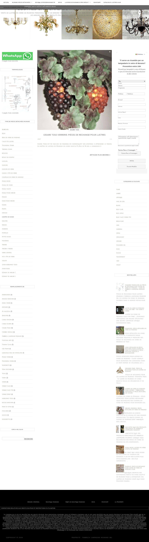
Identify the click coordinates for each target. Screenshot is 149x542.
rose (118, 249)
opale (118, 233)
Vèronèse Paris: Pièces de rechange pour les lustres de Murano (135, 370)
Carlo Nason (7, 319)
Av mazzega (6, 311)
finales (4, 197)
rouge (118, 253)
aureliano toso (7, 398)
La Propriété (119, 502)
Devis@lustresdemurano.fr (45, 2)
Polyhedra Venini (8, 145)
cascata (5, 161)
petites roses (6, 237)
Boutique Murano (52, 502)
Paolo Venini (6, 357)
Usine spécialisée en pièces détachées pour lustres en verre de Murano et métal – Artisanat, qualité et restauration (134, 350)
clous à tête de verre (9, 173)
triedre (4, 244)
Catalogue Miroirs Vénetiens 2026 (16, 7)
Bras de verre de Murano (11, 137)
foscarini (5, 411)
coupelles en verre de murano (12, 177)
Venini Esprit (6, 394)
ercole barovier (7, 402)
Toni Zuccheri (7, 369)
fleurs (4, 205)
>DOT (39, 139)
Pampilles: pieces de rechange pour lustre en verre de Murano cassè (135, 468)
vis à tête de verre (8, 256)
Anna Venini (6, 303)
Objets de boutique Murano (75, 502)
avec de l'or (120, 201)
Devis (60, 2)
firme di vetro (7, 407)
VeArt (4, 377)
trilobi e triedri (7, 248)
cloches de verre (8, 169)
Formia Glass (6, 344)
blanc (118, 205)
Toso (4, 373)
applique (119, 197)
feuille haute (6, 189)
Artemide (5, 307)
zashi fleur (6, 268)
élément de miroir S (9, 276)
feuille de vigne (7, 185)
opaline (118, 241)
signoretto (6, 419)
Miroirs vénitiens (33, 502)
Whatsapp (97, 2)
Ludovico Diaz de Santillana (12, 353)
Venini (4, 382)
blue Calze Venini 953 (123, 217)
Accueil (6, 2)
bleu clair (119, 209)
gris (117, 225)
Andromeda (6, 294)
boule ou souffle (8, 157)
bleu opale (119, 213)
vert (117, 261)
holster (5, 221)
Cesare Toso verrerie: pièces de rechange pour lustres (74, 135)
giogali (4, 213)
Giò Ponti (5, 348)
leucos (4, 415)
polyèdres (5, 241)
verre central (7, 252)
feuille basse (6, 181)
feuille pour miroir (8, 193)
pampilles (5, 233)
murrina (5, 229)
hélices (4, 225)
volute (4, 260)
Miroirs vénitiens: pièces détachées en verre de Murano (135, 409)
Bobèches (5, 129)
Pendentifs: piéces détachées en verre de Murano (135, 329)
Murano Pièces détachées (21, 2)
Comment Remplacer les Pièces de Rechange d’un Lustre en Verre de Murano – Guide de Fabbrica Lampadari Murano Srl (135, 287)
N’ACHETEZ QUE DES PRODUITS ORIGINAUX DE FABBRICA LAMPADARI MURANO (135, 429)
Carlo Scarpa (6, 324)
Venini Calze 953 (7, 390)
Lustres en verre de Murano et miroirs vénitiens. (47, 537)
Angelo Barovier (8, 299)
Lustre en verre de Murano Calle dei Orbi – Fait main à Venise (134, 309)
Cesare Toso (6, 328)
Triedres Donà (7, 149)
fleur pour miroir (8, 201)
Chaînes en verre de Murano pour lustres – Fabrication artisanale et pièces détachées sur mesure (135, 391)
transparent (120, 257)
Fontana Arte (7, 340)
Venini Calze (6, 386)
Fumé (118, 189)
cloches (5, 165)
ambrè (118, 193)
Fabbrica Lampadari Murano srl (128, 537)
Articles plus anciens (99, 155)
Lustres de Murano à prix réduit (77, 2)
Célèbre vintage (7, 332)
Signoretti (5, 365)
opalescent (120, 237)
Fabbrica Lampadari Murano (12, 336)
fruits (4, 209)
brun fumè (120, 221)
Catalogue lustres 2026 (112, 2)
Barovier (5, 315)
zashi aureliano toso (9, 264)
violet (118, 265)
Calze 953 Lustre (8, 141)
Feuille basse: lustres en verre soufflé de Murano (135, 448)
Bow (3, 133)
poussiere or (120, 245)
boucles (5, 153)
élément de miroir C (9, 272)
